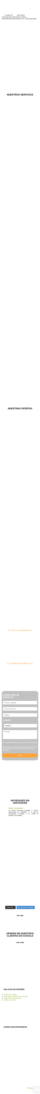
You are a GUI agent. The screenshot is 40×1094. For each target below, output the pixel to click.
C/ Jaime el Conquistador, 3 (20, 630)
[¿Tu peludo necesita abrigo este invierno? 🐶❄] (20, 829)
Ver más (20, 916)
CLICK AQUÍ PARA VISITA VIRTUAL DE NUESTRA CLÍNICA (20, 765)
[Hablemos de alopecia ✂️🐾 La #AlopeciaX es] (20, 872)
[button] (20, 23)
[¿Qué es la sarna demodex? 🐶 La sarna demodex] (20, 850)
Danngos (30, 1088)
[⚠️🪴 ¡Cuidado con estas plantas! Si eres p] (20, 893)
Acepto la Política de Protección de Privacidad (21, 742)
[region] (20, 504)
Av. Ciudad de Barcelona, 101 (20, 663)
